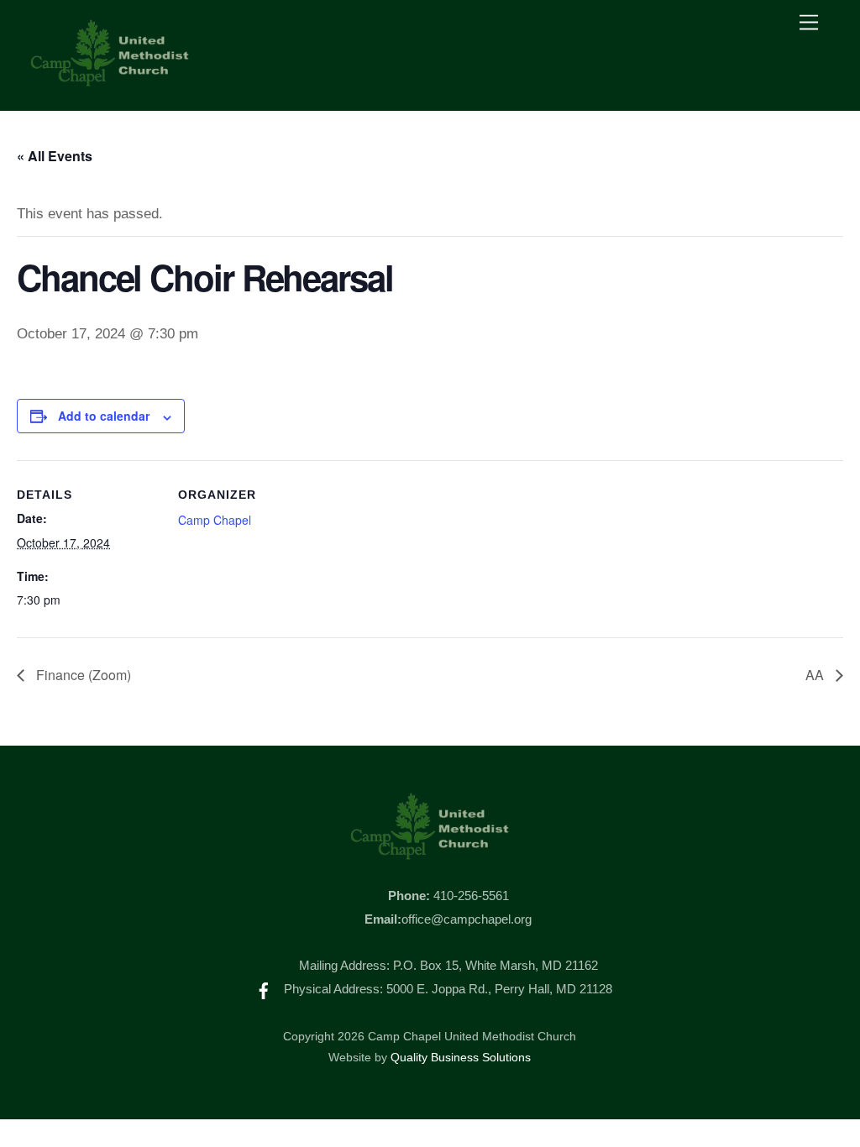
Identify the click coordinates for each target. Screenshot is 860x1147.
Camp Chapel (214, 519)
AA (816, 674)
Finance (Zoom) (82, 674)
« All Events (54, 155)
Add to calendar (103, 415)
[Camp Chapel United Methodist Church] (110, 80)
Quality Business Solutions (461, 1057)
